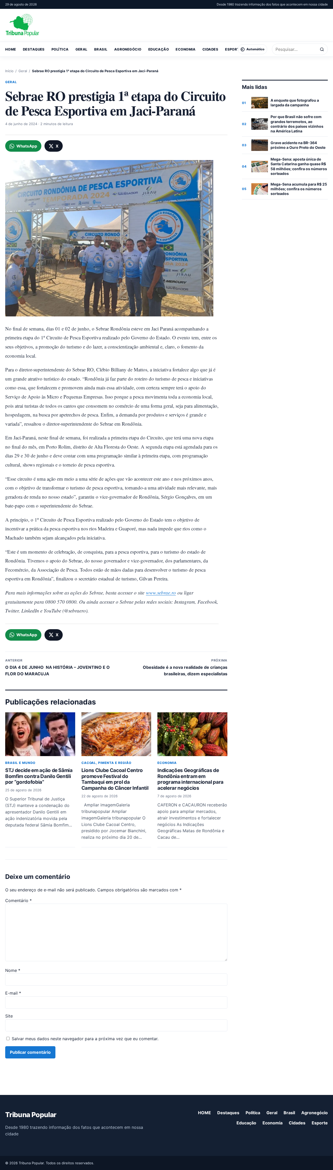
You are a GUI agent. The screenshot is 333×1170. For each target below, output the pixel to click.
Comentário (18, 900)
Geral (81, 49)
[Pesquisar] (322, 49)
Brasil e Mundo (20, 763)
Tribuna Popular (30, 1115)
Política (60, 49)
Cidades (210, 49)
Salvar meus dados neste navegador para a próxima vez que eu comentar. (85, 1038)
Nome (12, 970)
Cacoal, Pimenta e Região (106, 763)
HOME (10, 49)
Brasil (100, 49)
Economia (186, 49)
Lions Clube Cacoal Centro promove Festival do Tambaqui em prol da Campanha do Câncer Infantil (115, 779)
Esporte (233, 49)
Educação (158, 49)
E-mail (13, 993)
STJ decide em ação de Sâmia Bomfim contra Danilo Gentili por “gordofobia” (39, 776)
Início (9, 71)
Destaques (34, 49)
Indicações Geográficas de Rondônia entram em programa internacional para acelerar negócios (190, 779)
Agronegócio (128, 49)
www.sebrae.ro (161, 592)
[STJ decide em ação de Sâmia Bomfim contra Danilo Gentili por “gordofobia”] (40, 734)
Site (9, 1016)
